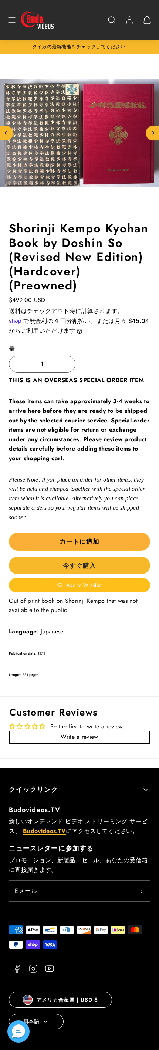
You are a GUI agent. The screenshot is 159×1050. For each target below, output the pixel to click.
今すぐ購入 (79, 565)
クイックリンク (33, 789)
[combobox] (112, 24)
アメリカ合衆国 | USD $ (67, 999)
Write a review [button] (79, 737)
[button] (12, 20)
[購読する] (141, 891)
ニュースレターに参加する (51, 848)
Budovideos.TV (34, 810)
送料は (18, 311)
